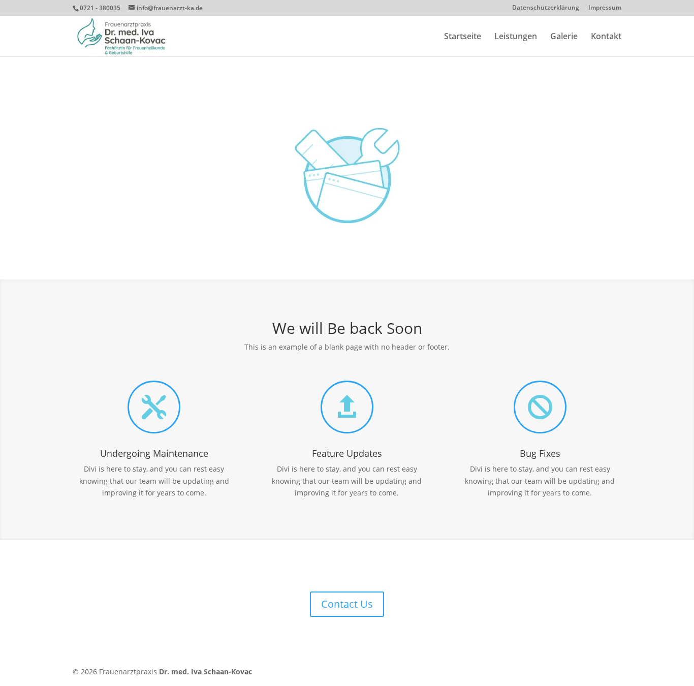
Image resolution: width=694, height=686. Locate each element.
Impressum (604, 8)
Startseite (462, 37)
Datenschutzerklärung (545, 8)
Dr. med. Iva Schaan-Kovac (205, 671)
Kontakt (606, 37)
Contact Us (347, 604)
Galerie (564, 37)
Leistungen (515, 37)
